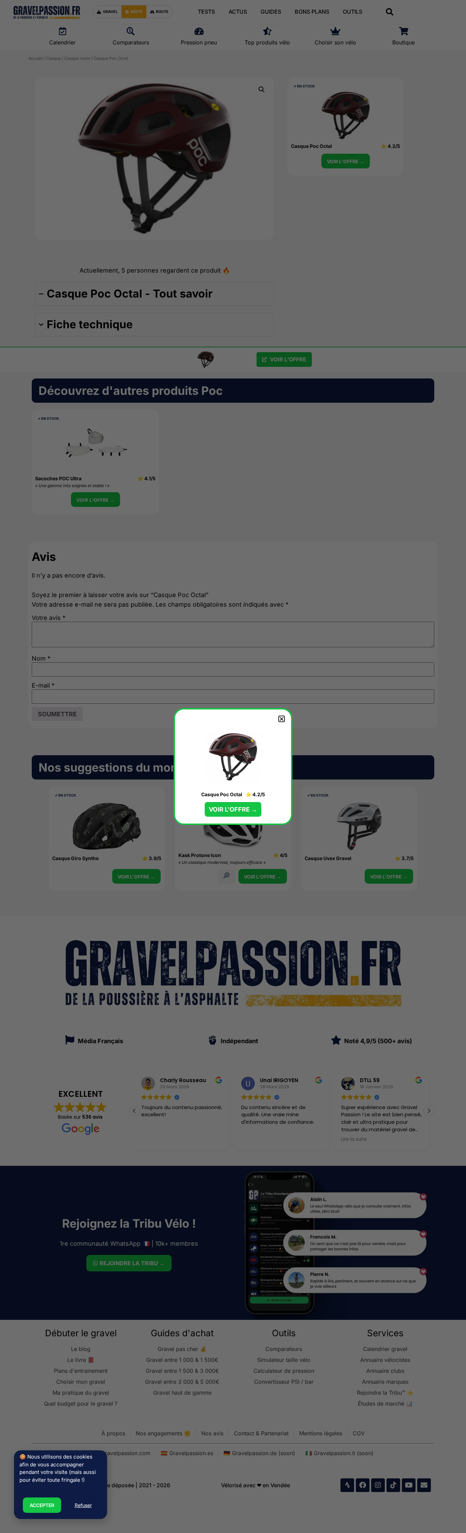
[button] (281, 718)
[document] (233, 766)
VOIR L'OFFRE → (233, 809)
